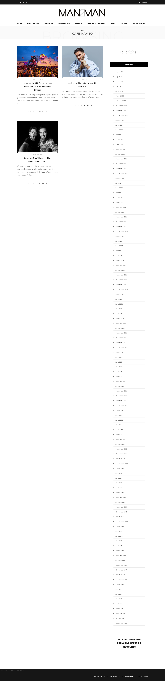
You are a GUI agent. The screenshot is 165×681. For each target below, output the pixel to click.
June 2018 (119, 536)
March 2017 (119, 608)
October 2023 (121, 226)
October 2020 (121, 400)
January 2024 (120, 212)
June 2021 (119, 362)
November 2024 (121, 164)
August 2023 (120, 236)
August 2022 (120, 294)
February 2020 (121, 439)
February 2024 (121, 207)
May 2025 (119, 135)
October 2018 (120, 517)
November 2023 (121, 222)
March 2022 (120, 318)
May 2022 (119, 309)
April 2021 (119, 372)
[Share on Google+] (43, 112)
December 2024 (122, 159)
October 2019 (120, 459)
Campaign (48, 23)
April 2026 (119, 91)
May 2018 (119, 541)
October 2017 (120, 575)
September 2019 (122, 463)
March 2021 (119, 376)
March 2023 (120, 260)
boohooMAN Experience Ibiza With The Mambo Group (37, 86)
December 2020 (122, 391)
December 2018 (121, 507)
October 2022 (121, 284)
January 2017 (120, 618)
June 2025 (119, 130)
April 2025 (119, 139)
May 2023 (119, 251)
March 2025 (120, 144)
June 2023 (119, 246)
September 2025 (122, 115)
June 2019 (119, 478)
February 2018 (121, 555)
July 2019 (119, 473)
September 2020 (122, 405)
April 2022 (119, 314)
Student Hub (33, 23)
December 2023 (122, 217)
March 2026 (120, 96)
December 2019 (121, 449)
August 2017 (120, 584)
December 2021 (121, 333)
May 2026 (119, 86)
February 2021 (120, 381)
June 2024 (119, 188)
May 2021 (119, 367)
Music (113, 23)
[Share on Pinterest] (46, 112)
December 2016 (121, 623)
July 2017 (119, 589)
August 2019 (120, 468)
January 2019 (120, 502)
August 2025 (120, 120)
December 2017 (121, 565)
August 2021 (120, 352)
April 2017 (119, 604)
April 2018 (119, 546)
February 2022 (121, 323)
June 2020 (119, 420)
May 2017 (119, 599)
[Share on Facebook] (36, 112)
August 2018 (120, 526)
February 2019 (121, 497)
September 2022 (122, 289)
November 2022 (121, 280)
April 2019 (119, 488)
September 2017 (122, 579)
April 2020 (119, 430)
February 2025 (121, 149)
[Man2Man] (82, 13)
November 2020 (121, 396)
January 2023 (120, 270)
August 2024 (120, 178)
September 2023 (122, 231)
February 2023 (121, 265)
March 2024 (120, 202)
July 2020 (119, 415)
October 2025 (121, 110)
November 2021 (121, 338)
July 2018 (119, 531)
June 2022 (119, 304)
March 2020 (120, 434)
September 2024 (122, 173)
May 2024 (119, 193)
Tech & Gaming (138, 23)
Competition (64, 23)
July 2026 (119, 77)
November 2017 (121, 570)
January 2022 (120, 328)
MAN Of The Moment (96, 23)
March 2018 (120, 550)
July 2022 (119, 299)
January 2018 (120, 560)
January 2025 (120, 154)
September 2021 (122, 347)
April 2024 (119, 197)
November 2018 (121, 512)
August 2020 (120, 410)
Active (124, 23)
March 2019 (120, 492)
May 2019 (119, 483)
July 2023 (119, 241)
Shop (19, 23)
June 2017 (119, 594)
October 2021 (120, 342)
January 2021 (120, 386)
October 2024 (121, 168)
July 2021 (119, 357)
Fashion (78, 23)
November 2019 (121, 454)
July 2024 (119, 183)
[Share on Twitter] (40, 112)
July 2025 (119, 125)
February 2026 (121, 101)
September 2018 (122, 521)
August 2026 (120, 72)
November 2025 (121, 106)
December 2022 (121, 275)
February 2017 (120, 613)
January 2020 (120, 444)
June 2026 (119, 81)
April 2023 (119, 256)
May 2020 (119, 425)
